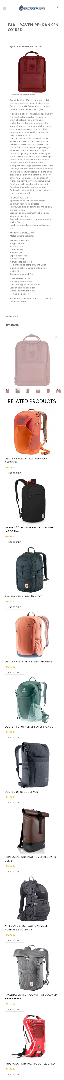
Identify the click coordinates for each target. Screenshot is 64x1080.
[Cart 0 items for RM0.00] (56, 8)
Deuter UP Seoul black (21, 792)
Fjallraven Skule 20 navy (23, 596)
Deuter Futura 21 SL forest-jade (29, 727)
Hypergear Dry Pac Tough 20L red (30, 1063)
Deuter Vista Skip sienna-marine (28, 661)
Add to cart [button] (14, 473)
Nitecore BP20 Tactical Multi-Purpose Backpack (27, 927)
